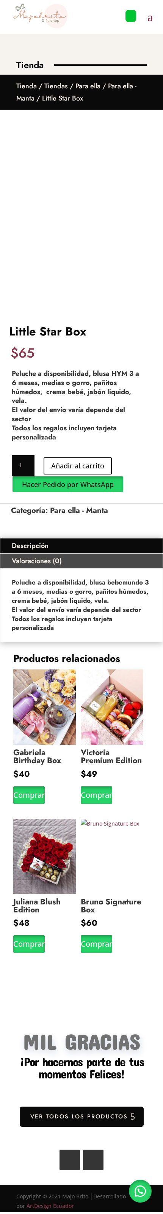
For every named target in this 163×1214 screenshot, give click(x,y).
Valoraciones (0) (37, 561)
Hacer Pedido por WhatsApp (68, 484)
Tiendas (56, 86)
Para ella (87, 86)
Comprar (29, 795)
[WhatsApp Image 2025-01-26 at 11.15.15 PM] (130, 26)
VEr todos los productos (79, 1116)
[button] (67, 483)
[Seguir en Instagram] (93, 1160)
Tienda (26, 86)
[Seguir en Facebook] (70, 1160)
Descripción (30, 546)
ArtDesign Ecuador (50, 1205)
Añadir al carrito (77, 465)
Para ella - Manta (79, 510)
